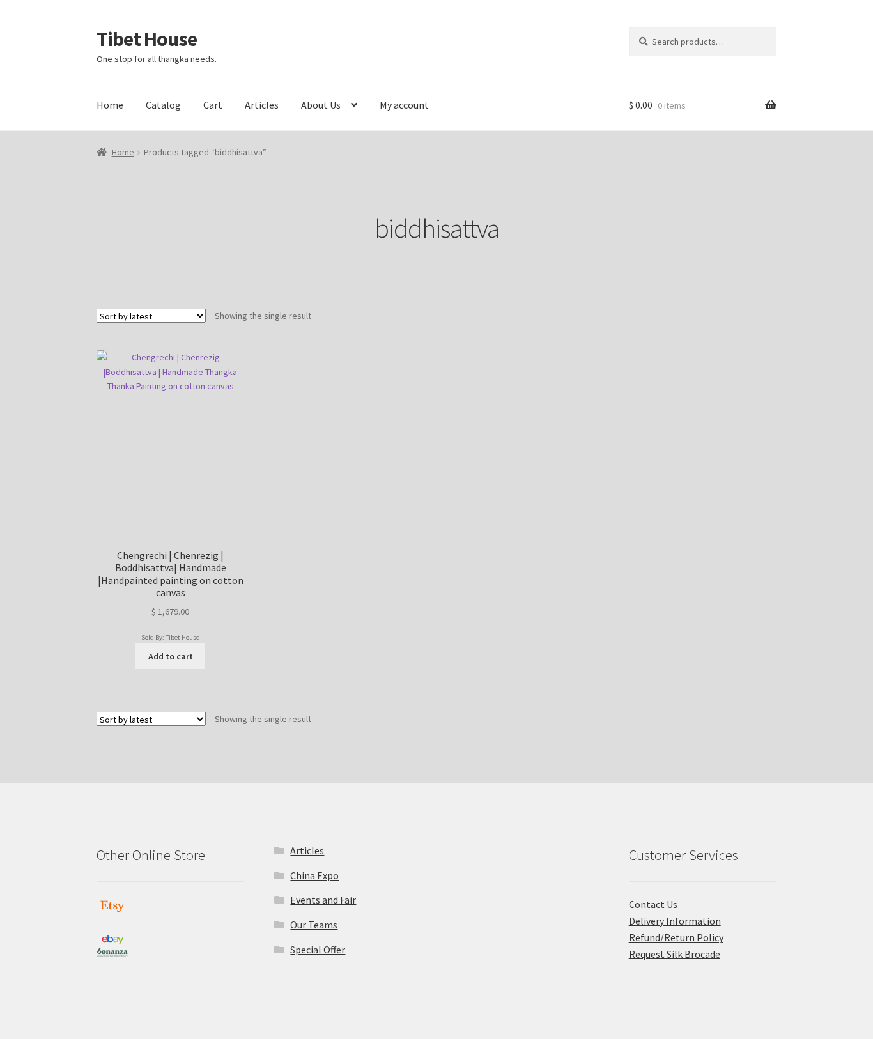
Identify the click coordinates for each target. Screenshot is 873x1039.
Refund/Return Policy (676, 937)
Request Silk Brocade (674, 954)
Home (110, 104)
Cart (212, 104)
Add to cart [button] (170, 656)
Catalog (163, 104)
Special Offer (317, 949)
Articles (262, 104)
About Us (321, 104)
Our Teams (313, 924)
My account (404, 104)
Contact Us (653, 904)
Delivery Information (675, 920)
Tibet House (147, 39)
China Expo (314, 875)
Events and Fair (323, 899)
